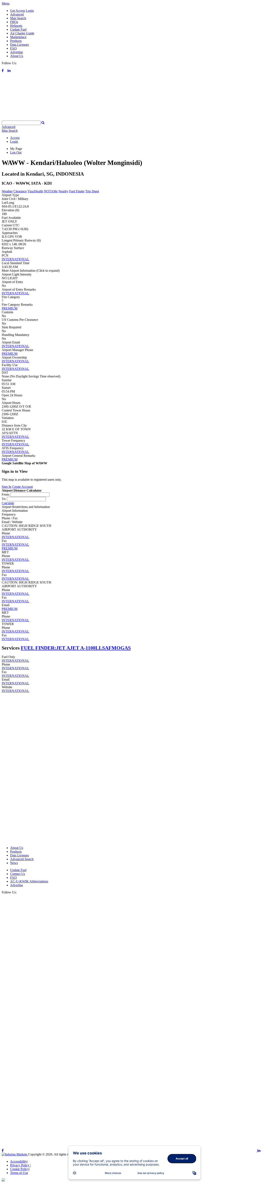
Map (10, 130)
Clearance (20, 191)
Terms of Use (19, 1173)
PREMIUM (9, 308)
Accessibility (19, 1161)
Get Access (17, 10)
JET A (63, 648)
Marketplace (18, 37)
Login (30, 10)
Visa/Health (35, 191)
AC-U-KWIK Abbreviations (29, 881)
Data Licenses (19, 44)
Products (16, 41)
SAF (107, 648)
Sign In (6, 486)
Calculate (8, 503)
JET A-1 (79, 648)
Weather (7, 191)
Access (15, 138)
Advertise (16, 52)
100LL (95, 648)
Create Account (22, 486)
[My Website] (134, 118)
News (14, 863)
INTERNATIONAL (15, 259)
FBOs (14, 22)
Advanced (17, 14)
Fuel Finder (76, 191)
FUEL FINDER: (38, 648)
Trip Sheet (92, 191)
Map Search (18, 18)
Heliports (16, 25)
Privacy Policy (20, 1165)
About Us (16, 56)
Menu (5, 3)
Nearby (63, 191)
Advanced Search (22, 859)
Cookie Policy (20, 1169)
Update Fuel (18, 29)
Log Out (15, 152)
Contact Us (17, 874)
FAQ (13, 48)
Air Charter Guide (22, 33)
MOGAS (121, 648)
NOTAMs (51, 191)
